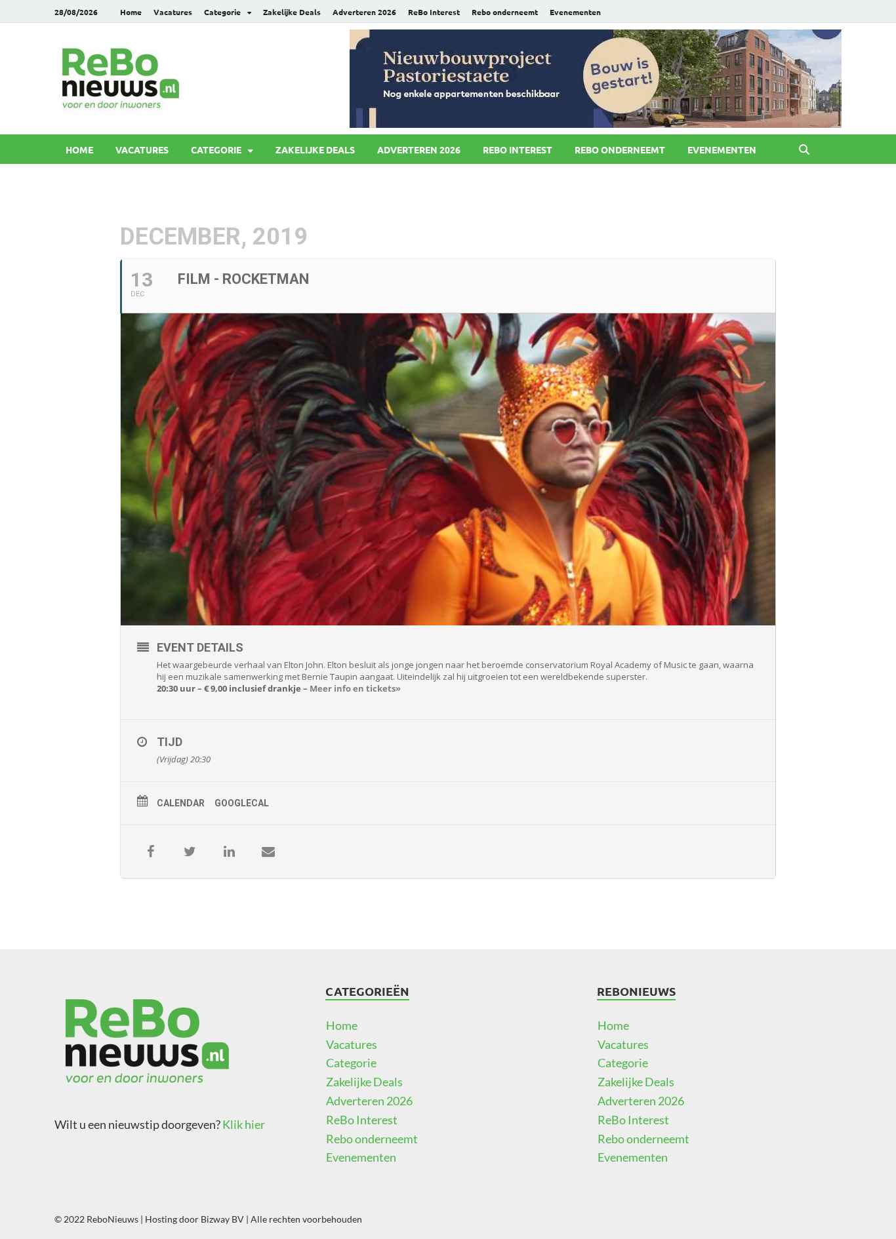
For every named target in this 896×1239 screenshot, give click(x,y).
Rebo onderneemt (505, 12)
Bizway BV (222, 1219)
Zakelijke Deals (292, 12)
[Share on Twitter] (189, 851)
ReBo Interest (434, 12)
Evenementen (575, 12)
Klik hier (243, 1124)
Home (131, 12)
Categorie (222, 12)
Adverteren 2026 (364, 12)
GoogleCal (241, 803)
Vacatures (172, 12)
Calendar (181, 803)
